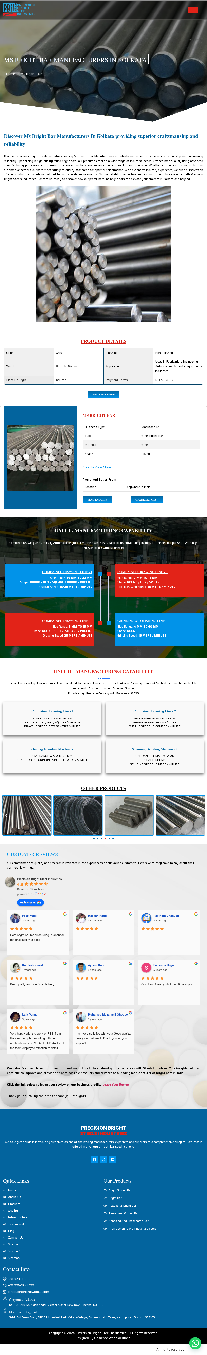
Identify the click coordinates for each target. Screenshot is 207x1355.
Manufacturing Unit (23, 1312)
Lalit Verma (29, 1014)
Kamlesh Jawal (32, 965)
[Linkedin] (112, 1159)
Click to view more (97, 467)
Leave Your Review (116, 1084)
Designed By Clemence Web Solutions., (103, 1338)
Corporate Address (22, 1299)
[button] (94, 838)
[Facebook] (94, 1159)
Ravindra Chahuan (166, 916)
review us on (28, 902)
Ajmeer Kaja (96, 965)
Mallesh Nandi (98, 916)
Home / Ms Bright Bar (24, 73)
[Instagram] (103, 1159)
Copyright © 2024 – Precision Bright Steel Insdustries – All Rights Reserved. (103, 1333)
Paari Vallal (29, 916)
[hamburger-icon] (193, 10)
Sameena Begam (164, 965)
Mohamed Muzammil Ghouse (108, 1014)
